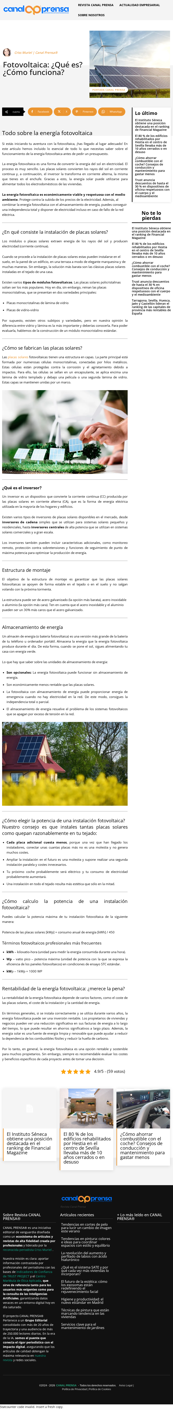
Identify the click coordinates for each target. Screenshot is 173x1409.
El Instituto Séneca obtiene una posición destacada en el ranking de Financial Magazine (152, 125)
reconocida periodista (19, 1250)
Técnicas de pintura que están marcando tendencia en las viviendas (85, 1313)
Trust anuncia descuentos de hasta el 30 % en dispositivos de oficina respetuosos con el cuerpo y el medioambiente (152, 188)
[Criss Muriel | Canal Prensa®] (8, 52)
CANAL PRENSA (66, 1385)
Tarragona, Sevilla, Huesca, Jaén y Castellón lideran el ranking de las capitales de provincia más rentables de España (151, 306)
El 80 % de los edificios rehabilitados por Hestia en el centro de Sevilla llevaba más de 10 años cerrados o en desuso (151, 144)
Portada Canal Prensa (108, 89)
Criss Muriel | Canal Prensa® (35, 52)
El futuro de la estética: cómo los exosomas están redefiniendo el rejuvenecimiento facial (84, 1286)
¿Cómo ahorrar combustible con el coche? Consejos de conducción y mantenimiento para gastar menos (150, 166)
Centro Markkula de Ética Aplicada (24, 1278)
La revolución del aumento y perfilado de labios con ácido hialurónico (84, 1256)
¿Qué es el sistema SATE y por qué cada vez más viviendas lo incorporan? (85, 1270)
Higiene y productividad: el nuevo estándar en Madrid (82, 1301)
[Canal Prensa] (36, 9)
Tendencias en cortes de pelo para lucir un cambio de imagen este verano (86, 1228)
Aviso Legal (125, 1385)
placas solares (18, 357)
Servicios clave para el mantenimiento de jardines (82, 1326)
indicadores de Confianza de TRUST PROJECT (27, 1274)
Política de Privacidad (74, 1389)
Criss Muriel (44, 1250)
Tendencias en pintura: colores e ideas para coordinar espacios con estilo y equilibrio (85, 1242)
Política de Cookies (100, 1389)
